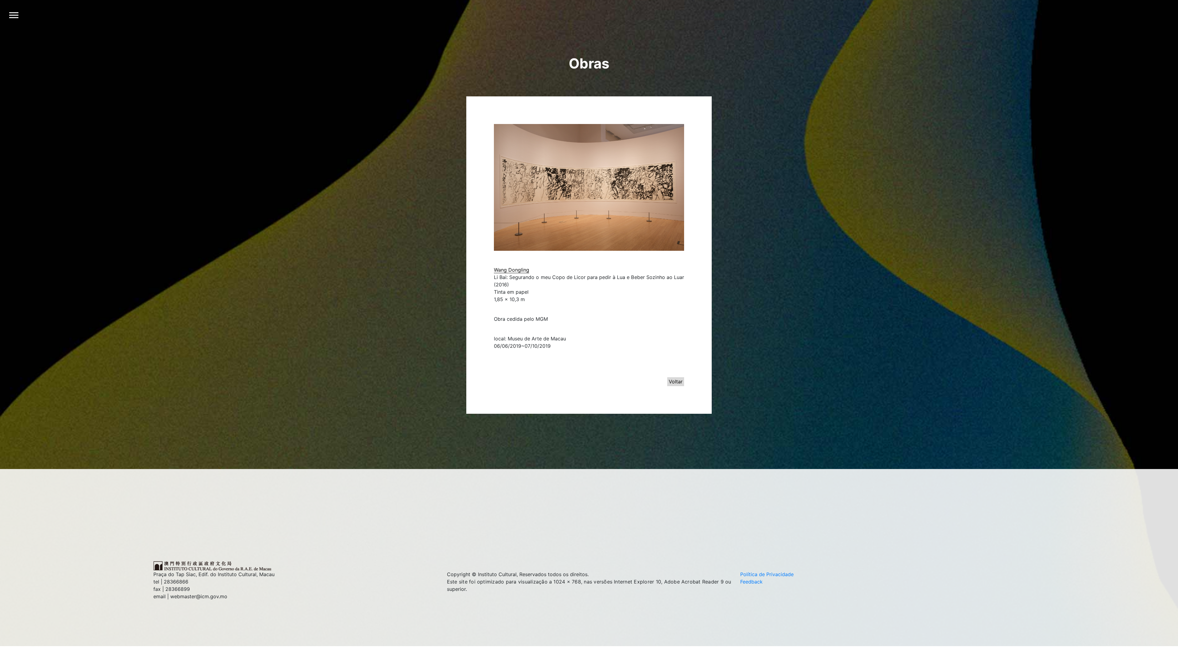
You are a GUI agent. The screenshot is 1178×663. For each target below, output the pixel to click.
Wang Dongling (511, 270)
